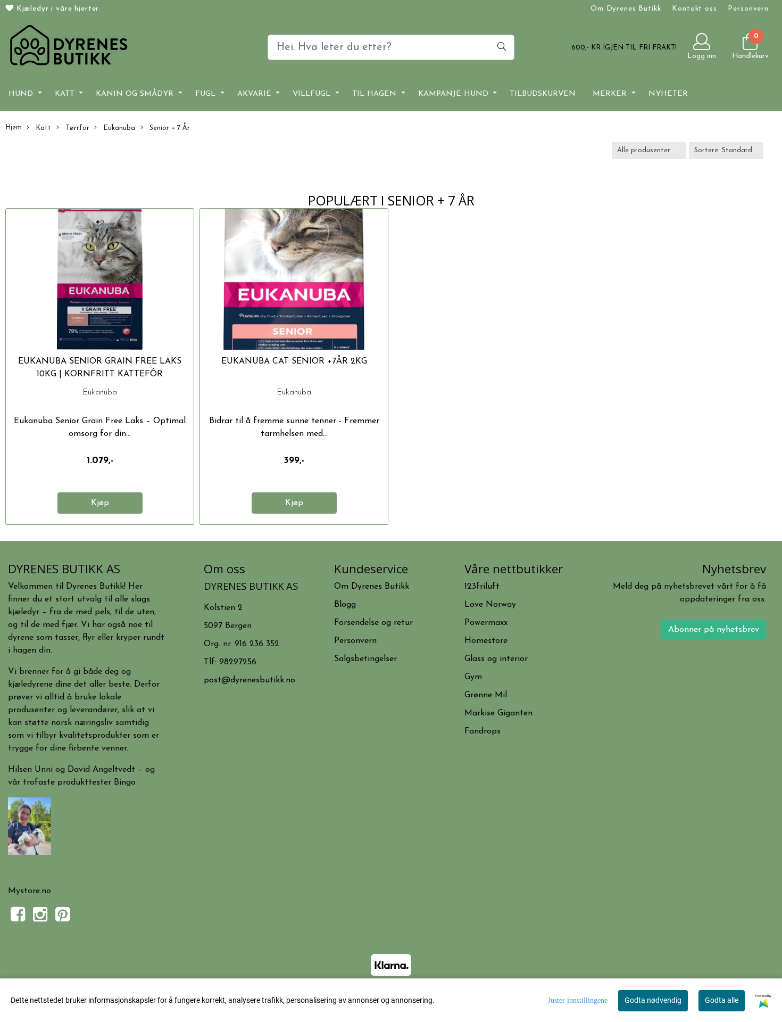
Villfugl (313, 94)
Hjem (13, 127)
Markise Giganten (498, 713)
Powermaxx (486, 623)
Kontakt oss (694, 8)
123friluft (482, 586)
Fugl (206, 94)
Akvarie (255, 94)
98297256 (237, 662)
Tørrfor (76, 128)
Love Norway (490, 604)
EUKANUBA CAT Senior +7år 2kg (294, 361)
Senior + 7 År (168, 128)
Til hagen (375, 94)
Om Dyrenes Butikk (625, 8)
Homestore (486, 641)
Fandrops (482, 731)
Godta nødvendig (653, 1000)
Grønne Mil (485, 695)
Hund (22, 94)
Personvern (748, 8)
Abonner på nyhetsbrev (713, 629)
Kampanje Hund (454, 94)
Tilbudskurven (543, 94)
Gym (473, 677)
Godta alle (721, 1000)
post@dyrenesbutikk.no (249, 680)
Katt (66, 94)
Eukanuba (118, 128)
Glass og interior (496, 659)
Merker (611, 94)
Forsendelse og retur (373, 623)
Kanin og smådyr (136, 94)
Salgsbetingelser (365, 659)
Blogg (345, 604)
